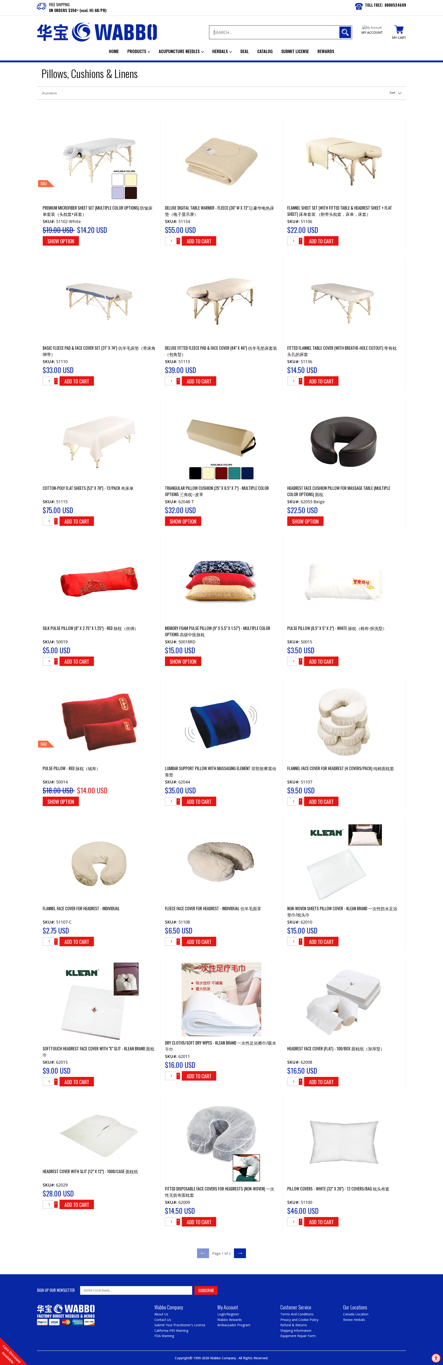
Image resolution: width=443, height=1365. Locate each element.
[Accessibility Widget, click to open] (436, 1358)
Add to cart (199, 241)
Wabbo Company (223, 1358)
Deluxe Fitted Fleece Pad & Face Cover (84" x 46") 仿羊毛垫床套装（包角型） (221, 351)
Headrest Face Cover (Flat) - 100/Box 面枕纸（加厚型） (336, 1049)
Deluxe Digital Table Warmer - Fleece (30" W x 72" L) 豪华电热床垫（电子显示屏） (219, 211)
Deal (244, 51)
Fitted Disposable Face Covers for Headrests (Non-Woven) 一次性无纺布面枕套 (219, 1192)
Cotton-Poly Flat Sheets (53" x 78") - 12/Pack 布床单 (88, 488)
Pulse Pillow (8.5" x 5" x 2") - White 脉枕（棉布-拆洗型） (337, 628)
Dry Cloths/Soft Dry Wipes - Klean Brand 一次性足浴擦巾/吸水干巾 (220, 1046)
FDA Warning (164, 1336)
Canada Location (355, 1314)
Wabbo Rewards (229, 1319)
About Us (161, 1314)
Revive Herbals (354, 1319)
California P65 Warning (171, 1330)
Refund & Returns (293, 1325)
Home (114, 51)
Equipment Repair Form (298, 1336)
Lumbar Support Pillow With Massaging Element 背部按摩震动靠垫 (220, 771)
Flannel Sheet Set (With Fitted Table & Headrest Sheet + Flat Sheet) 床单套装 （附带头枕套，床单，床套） (339, 211)
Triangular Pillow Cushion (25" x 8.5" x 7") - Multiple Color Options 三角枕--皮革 (217, 491)
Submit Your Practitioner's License (179, 1325)
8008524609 (395, 5)
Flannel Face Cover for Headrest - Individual (81, 908)
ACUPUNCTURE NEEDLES (180, 51)
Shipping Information (295, 1330)
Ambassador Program (233, 1325)
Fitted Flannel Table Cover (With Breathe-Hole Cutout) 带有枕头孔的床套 (342, 351)
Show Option (61, 241)
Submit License (295, 51)
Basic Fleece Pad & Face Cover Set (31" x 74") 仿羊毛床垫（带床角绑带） (99, 351)
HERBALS (220, 51)
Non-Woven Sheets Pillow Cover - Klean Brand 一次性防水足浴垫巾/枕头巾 (342, 911)
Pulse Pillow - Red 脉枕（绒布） (71, 768)
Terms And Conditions (297, 1314)
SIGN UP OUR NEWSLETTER (56, 1290)
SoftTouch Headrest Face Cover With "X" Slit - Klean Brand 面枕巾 (98, 1052)
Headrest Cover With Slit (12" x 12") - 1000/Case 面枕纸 (90, 1171)
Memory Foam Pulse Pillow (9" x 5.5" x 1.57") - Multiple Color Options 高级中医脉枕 (217, 631)
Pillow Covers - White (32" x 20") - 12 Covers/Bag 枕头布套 (338, 1189)
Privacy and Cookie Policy (299, 1319)
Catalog (265, 51)
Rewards (325, 51)
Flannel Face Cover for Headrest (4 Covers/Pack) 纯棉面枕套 (340, 768)
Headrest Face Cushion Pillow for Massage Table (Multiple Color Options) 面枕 (338, 491)
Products (137, 51)
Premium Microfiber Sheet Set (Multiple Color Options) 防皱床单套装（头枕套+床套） (98, 211)
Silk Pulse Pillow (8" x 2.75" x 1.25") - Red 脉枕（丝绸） (90, 628)
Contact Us (162, 1319)
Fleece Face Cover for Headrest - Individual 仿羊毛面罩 (213, 908)
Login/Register (228, 1314)
